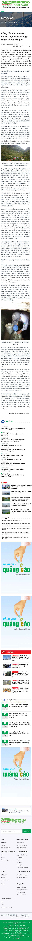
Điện (2, 855)
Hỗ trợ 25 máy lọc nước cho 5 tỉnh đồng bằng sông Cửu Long (12, 475)
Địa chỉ (12, 917)
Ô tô (2, 902)
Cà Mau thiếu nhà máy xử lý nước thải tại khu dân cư (12, 434)
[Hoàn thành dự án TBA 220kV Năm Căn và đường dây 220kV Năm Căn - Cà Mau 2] (7, 682)
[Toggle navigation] (2, 10)
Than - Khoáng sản (5, 860)
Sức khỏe (3, 877)
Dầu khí (2, 857)
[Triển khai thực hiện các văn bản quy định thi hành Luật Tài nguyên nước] (6, 511)
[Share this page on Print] (17, 46)
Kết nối (3, 871)
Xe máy (2, 904)
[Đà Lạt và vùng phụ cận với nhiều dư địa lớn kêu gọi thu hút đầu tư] (5, 811)
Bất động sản (20, 857)
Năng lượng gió (20, 842)
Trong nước (3, 842)
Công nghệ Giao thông (6, 907)
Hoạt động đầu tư (13, 809)
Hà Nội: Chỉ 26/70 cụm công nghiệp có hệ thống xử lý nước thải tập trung (12, 440)
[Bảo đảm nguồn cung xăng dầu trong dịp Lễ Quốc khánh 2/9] (7, 666)
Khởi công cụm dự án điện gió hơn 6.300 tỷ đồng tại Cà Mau (18, 705)
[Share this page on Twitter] (23, 46)
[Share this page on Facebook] (29, 46)
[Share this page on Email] (14, 46)
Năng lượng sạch (10, 700)
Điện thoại (19, 917)
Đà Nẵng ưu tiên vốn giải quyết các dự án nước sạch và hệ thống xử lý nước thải (13, 429)
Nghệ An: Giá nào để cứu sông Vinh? (11, 459)
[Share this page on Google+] (20, 46)
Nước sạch (19, 865)
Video (3, 884)
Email (27, 917)
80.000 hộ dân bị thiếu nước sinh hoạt (12, 455)
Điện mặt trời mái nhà (22, 889)
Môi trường (19, 862)
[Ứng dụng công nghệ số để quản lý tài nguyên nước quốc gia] (6, 505)
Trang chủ (4, 22)
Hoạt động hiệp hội (5, 847)
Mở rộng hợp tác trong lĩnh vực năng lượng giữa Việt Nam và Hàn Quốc (19, 733)
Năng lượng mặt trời (22, 845)
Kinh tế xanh (4, 875)
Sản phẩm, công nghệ (22, 875)
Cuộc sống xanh (14, 22)
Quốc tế (3, 845)
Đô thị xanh (19, 860)
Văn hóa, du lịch (4, 880)
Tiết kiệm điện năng (21, 887)
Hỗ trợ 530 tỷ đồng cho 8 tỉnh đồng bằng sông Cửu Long (12, 470)
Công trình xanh (21, 892)
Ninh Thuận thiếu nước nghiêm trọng (11, 445)
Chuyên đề (20, 884)
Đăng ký (26, 831)
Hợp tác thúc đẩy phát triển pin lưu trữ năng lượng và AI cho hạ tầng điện (19, 742)
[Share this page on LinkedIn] (26, 46)
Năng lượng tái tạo (21, 847)
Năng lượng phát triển (8, 851)
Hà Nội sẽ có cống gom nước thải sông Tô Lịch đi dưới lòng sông (13, 450)
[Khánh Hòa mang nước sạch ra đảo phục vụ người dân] (6, 493)
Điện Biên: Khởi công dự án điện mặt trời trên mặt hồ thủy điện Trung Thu (18, 715)
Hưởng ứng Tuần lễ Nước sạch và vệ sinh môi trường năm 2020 (13, 464)
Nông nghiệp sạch (21, 894)
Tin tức (3, 839)
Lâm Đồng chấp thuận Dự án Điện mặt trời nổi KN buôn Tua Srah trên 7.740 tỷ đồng (19, 724)
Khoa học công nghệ (23, 871)
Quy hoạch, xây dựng (22, 855)
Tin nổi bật (4, 483)
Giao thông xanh (6, 898)
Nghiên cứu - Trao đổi (22, 877)
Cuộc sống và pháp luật (22, 867)
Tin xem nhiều (5, 518)
